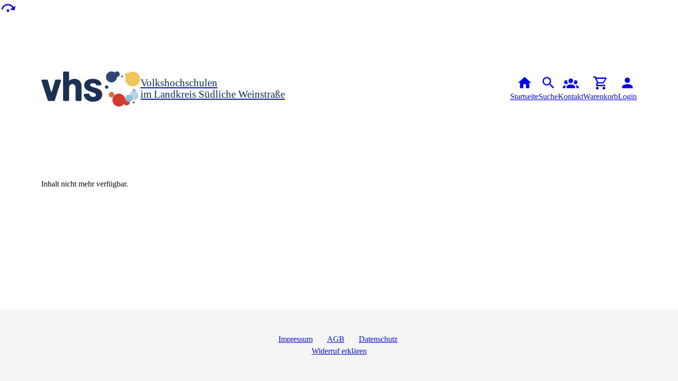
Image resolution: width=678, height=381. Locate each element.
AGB (335, 339)
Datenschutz (378, 339)
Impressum (295, 339)
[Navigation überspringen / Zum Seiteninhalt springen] (8, 7)
